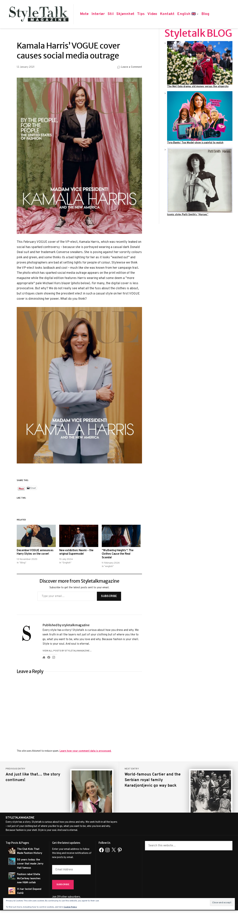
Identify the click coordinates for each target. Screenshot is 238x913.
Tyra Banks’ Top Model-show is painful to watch (195, 142)
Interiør (98, 14)
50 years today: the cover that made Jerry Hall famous (30, 863)
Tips (141, 14)
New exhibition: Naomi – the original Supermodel (76, 552)
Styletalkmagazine (20, 818)
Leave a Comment (131, 67)
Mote (84, 14)
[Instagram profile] (53, 657)
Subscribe (109, 596)
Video (152, 14)
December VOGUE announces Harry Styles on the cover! (35, 552)
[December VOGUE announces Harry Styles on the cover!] (36, 536)
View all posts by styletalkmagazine (66, 651)
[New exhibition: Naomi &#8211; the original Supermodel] (78, 536)
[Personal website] (44, 657)
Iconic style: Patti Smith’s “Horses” (187, 214)
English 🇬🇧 (186, 14)
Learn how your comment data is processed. (85, 751)
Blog (205, 14)
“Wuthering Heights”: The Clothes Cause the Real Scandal (117, 554)
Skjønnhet (125, 14)
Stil (111, 14)
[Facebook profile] (48, 657)
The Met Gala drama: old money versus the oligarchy (198, 86)
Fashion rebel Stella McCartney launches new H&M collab (28, 878)
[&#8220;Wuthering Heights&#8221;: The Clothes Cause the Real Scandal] (121, 536)
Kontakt (167, 14)
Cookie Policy (70, 907)
